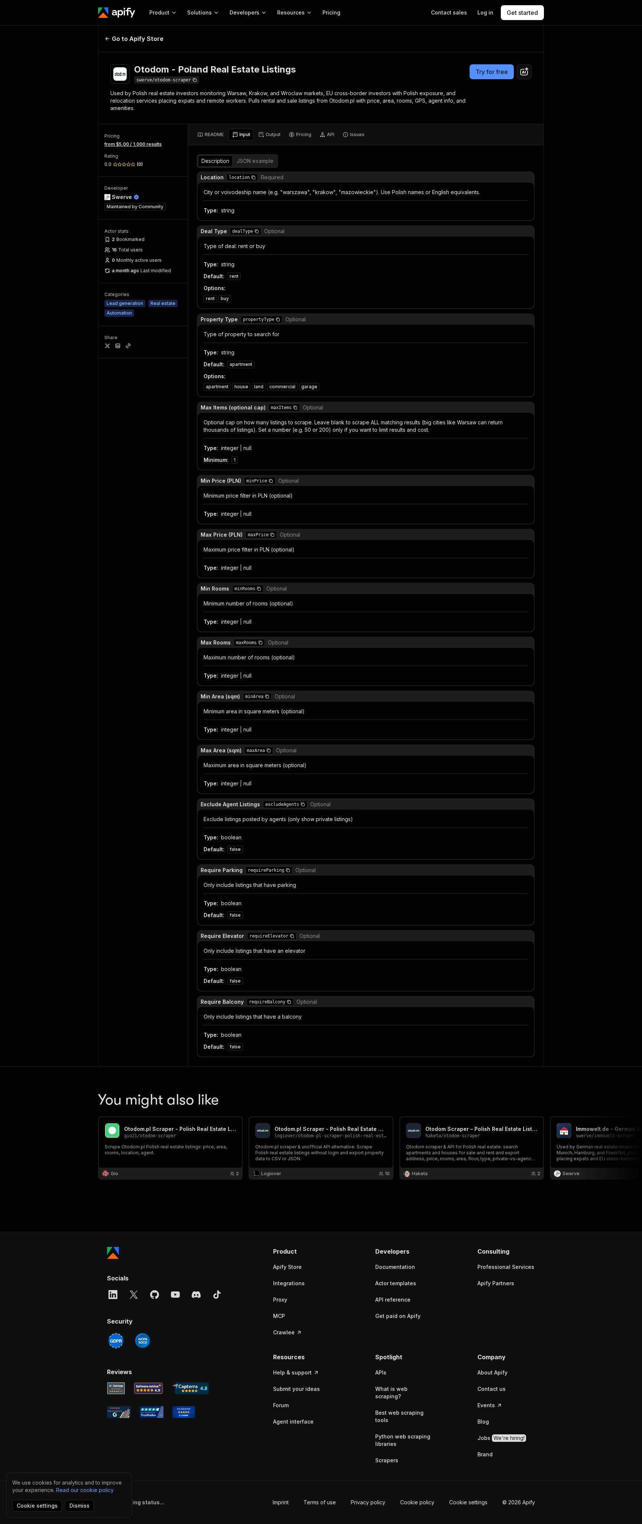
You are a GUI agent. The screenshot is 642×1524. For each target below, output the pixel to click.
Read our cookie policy (85, 1490)
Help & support (292, 1372)
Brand (485, 1454)
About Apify (492, 1372)
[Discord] (196, 1294)
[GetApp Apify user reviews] (116, 1388)
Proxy (280, 1299)
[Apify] (116, 12)
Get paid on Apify (398, 1316)
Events (486, 1405)
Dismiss (79, 1505)
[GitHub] (154, 1294)
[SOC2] (143, 1341)
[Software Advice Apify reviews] (148, 1388)
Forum (281, 1405)
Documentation (395, 1267)
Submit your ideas (296, 1389)
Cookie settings (468, 1502)
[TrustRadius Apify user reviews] (151, 1412)
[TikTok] (217, 1294)
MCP (279, 1316)
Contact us (491, 1389)
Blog (483, 1421)
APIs (380, 1372)
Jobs (501, 1438)
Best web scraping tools (399, 1416)
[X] (134, 1294)
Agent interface (293, 1421)
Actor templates (395, 1283)
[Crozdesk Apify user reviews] (183, 1412)
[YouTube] (175, 1294)
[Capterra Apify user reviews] (190, 1388)
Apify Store (287, 1267)
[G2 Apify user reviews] (119, 1412)
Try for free (492, 71)
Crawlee (284, 1332)
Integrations (289, 1283)
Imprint (281, 1502)
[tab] (210, 135)
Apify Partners (495, 1283)
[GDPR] (116, 1341)
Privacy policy (368, 1502)
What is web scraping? (391, 1392)
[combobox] (524, 71)
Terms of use (320, 1502)
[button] (253, 177)
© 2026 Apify (518, 1502)
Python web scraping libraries (402, 1440)
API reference (393, 1299)
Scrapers (386, 1460)
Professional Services (505, 1267)
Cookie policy (417, 1502)
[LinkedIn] (113, 1294)
